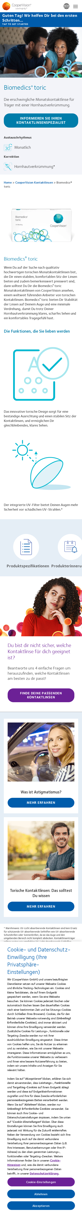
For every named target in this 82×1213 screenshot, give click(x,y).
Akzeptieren (41, 1205)
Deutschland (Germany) (67, 6)
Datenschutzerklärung (44, 1173)
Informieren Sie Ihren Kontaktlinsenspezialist (41, 120)
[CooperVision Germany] (41, 6)
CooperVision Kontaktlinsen (34, 182)
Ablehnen (40, 1194)
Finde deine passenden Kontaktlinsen (41, 695)
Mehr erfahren (41, 802)
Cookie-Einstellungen (41, 1181)
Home (8, 182)
